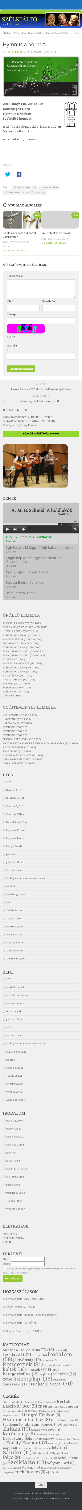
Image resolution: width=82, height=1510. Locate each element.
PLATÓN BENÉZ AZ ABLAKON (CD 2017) (25, 627)
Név (10, 301)
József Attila (13, 1160)
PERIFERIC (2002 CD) (15, 731)
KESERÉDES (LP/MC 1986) (17, 687)
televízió (64, 1374)
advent (32, 1402)
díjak (61, 1350)
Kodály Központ (26, 1443)
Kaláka (10, 1027)
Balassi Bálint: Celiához (24, 584)
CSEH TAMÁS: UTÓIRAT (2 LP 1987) (23, 759)
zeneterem (60, 1379)
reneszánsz (28, 1458)
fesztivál (27, 32)
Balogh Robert (47, 1402)
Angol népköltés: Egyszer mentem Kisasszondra (34, 562)
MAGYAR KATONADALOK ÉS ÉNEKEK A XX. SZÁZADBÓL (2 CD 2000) (41, 743)
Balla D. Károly (14, 1120)
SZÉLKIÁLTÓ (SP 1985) (16, 691)
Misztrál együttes (16, 1051)
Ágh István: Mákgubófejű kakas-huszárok (40, 549)
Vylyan (30, 1467)
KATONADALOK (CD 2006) (18, 723)
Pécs (9, 902)
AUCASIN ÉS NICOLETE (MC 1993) (22, 663)
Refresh (12, 336)
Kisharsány (48, 1439)
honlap (39, 1355)
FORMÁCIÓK (10, 1234)
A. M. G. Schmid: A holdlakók (29, 539)
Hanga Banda (14, 846)
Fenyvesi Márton (16, 838)
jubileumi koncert (42, 1424)
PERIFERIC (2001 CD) (15, 735)
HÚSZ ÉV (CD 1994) (14, 659)
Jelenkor (11, 854)
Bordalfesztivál (15, 798)
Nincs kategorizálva (31, 1372)
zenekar (64, 32)
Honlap (11, 314)
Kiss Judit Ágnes (15, 1176)
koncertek (42, 32)
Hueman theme (61, 1498)
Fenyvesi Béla (16, 52)
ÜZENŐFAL (30, 1323)
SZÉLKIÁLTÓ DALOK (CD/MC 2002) (23, 647)
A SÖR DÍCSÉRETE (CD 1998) (19, 747)
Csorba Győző (14, 806)
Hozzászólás (15, 276)
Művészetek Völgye (47, 1453)
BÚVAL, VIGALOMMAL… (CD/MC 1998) (24, 655)
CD (47, 1350)
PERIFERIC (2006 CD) (15, 727)
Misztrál (43, 1448)
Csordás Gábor (15, 814)
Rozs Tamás (47, 1458)
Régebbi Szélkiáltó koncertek (41, 433)
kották (67, 1365)
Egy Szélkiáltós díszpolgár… (57, 233)
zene (54, 32)
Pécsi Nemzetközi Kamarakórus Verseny (25, 192)
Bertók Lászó (13, 790)
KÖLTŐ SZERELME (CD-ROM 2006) (22, 639)
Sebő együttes (14, 1067)
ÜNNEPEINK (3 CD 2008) (17, 719)
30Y (8, 782)
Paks (67, 1453)
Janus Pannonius (64, 1420)
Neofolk (10, 886)
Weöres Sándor (15, 942)
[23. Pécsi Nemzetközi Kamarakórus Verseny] (41, 96)
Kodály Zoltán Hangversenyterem (26, 878)
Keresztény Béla (20, 1438)
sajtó (45, 1374)
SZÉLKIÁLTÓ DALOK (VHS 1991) (21, 667)
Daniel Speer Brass (17, 822)
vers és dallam (12, 1468)
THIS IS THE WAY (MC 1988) (19, 679)
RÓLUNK (7, 1242)
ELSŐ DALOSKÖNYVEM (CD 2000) (22, 739)
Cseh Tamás (55, 1406)
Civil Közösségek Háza (24, 187)
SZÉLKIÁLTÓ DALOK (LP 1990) (20, 671)
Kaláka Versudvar (45, 1430)
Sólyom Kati (60, 1463)
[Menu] (77, 5)
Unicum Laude (14, 926)
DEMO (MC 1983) (13, 695)
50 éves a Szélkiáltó (21, 1350)
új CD (52, 1472)
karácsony (19, 1434)
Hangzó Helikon (41, 1415)
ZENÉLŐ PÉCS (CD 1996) (17, 751)
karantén (49, 1360)
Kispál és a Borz (15, 870)
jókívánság (27, 1359)
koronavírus (52, 1365)
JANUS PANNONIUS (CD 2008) (20, 715)
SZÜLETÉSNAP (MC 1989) (17, 675)
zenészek (15, 1384)
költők (14, 1369)
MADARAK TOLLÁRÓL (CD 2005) (21, 643)
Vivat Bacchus (14, 934)
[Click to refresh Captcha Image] (26, 328)
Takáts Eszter (14, 910)
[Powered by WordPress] (27, 1498)
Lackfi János (13, 1184)
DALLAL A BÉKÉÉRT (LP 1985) (19, 763)
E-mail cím (49, 301)
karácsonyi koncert (47, 1434)
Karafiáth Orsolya (16, 1168)
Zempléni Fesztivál (51, 1468)
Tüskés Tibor (14, 918)
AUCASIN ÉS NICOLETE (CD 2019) (22, 623)
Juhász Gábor (14, 862)
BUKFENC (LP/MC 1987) (16, 683)
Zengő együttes (15, 950)
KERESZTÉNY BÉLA (13, 1238)
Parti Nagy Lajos (15, 894)
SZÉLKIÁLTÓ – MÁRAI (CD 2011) (21, 635)
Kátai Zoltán (55, 1443)
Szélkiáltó (26, 1462)
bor (29, 1406)
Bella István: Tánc (20, 595)
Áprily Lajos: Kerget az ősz (27, 574)
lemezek (36, 1369)
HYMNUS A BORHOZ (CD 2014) (20, 631)
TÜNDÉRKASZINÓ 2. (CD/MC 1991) (23, 755)
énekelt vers (11, 32)
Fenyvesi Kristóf (15, 830)
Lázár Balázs (26, 1448)
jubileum (13, 1424)
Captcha (12, 345)
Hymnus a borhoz (49, 187)
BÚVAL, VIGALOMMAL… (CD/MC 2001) (24, 651)
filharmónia (48, 1411)
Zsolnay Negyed (15, 958)
